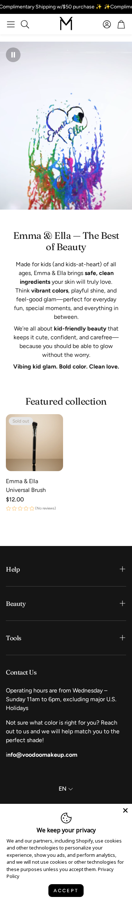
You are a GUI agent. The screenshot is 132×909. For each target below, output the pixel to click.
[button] (11, 24)
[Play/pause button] (13, 54)
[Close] (125, 810)
